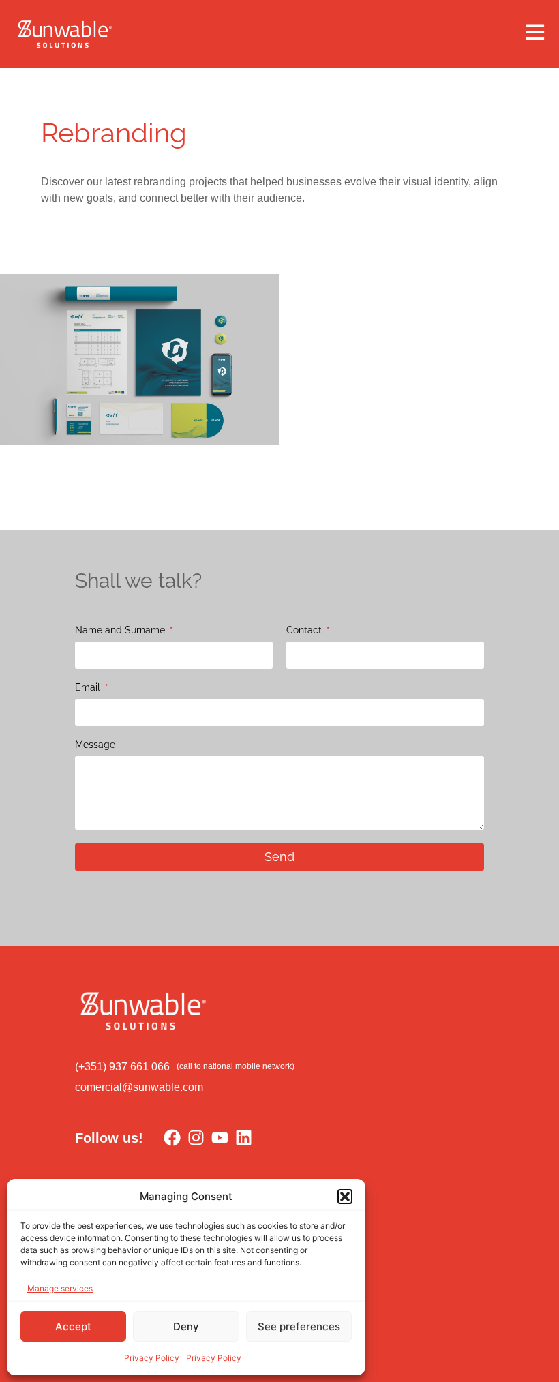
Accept (73, 1326)
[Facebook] (172, 1137)
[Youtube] (219, 1137)
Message (95, 745)
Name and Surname (121, 630)
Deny (186, 1326)
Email (89, 687)
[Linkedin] (243, 1137)
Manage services (60, 1288)
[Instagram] (196, 1137)
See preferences (299, 1326)
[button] (345, 1196)
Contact (305, 630)
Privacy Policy (151, 1358)
